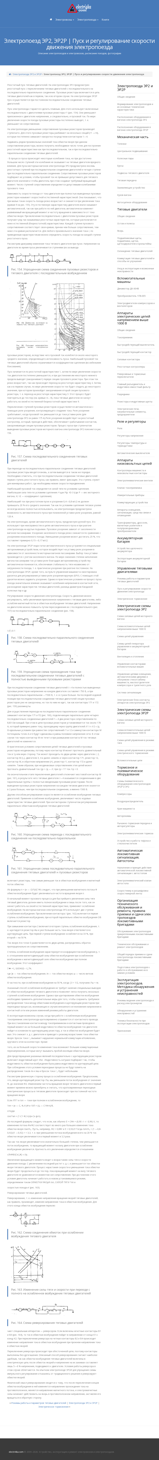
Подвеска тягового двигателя (133, 173)
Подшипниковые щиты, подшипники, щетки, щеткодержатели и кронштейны (134, 241)
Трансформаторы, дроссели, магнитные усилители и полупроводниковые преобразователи (132, 527)
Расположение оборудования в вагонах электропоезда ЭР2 (134, 118)
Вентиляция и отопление (130, 656)
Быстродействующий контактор (134, 352)
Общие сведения (126, 96)
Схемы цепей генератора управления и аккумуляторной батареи (133, 646)
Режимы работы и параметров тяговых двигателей (38, 1402)
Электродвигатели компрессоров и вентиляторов (136, 304)
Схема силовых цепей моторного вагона (134, 617)
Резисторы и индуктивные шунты (134, 401)
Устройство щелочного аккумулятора (129, 550)
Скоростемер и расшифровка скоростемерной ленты (132, 892)
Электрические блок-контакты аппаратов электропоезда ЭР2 (133, 701)
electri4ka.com (16, 1451)
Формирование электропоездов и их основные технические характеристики (135, 107)
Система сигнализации (129, 692)
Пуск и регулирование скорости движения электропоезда (134, 590)
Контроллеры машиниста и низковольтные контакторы (132, 472)
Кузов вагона (124, 194)
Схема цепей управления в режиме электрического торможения (135, 752)
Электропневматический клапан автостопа (134, 882)
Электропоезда (87, 19)
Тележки (121, 143)
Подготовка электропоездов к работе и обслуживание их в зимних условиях (133, 970)
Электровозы (64, 19)
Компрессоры (124, 794)
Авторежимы (124, 815)
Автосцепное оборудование (132, 202)
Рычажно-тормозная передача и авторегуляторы (134, 825)
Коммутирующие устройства (132, 502)
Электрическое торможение (53, 1406)
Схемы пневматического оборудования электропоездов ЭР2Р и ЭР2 (134, 784)
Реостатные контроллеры (131, 366)
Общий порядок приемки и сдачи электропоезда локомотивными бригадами (134, 957)
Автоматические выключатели (133, 453)
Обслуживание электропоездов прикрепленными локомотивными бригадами (135, 934)
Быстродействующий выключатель (135, 344)
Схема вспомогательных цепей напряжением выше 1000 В (133, 627)
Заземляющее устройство (131, 187)
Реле (119, 428)
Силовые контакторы (128, 359)
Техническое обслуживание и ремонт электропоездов (133, 945)
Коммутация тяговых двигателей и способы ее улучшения (135, 260)
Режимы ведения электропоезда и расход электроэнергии (135, 1002)
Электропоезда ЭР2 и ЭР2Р (27, 74)
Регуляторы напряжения (130, 435)
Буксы (120, 165)
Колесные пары (125, 158)
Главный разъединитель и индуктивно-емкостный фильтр (133, 385)
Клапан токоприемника (129, 487)
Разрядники (123, 394)
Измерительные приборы (130, 495)
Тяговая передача (126, 180)
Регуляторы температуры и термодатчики (131, 444)
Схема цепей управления (130, 636)
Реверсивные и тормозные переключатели (131, 375)
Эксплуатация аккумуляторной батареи (133, 560)
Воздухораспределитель (130, 801)
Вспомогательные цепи (129, 760)
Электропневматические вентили (135, 480)
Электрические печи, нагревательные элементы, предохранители (131, 411)
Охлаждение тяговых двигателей (134, 251)
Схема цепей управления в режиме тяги (135, 741)
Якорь (120, 230)
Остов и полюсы (126, 223)
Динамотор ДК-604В (128, 288)
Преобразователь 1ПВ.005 (131, 295)
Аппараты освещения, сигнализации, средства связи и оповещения (134, 512)
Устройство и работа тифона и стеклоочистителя (134, 842)
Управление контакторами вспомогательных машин (131, 665)
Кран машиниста (126, 808)
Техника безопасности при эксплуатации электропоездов (133, 1022)
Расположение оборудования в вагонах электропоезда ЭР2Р (134, 128)
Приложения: (124, 1030)
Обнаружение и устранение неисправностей (131, 1012)
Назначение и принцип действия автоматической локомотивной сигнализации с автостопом (134, 870)
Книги (105, 19)
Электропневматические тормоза (135, 833)
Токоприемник (125, 337)
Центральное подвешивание (132, 151)
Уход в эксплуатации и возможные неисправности (135, 270)
